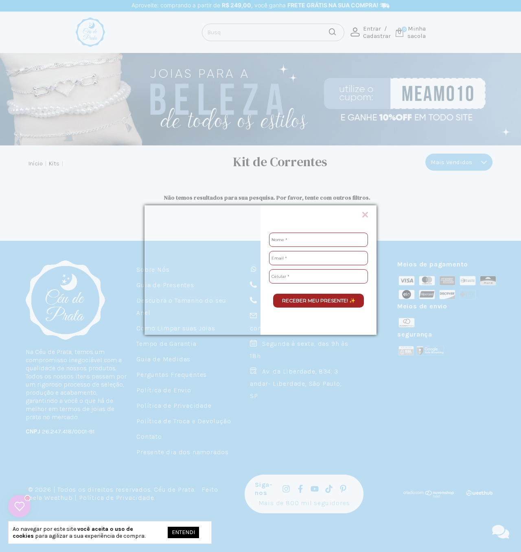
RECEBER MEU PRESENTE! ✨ (318, 300)
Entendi (183, 532)
